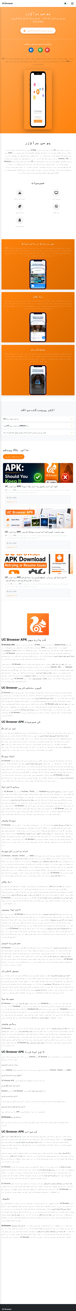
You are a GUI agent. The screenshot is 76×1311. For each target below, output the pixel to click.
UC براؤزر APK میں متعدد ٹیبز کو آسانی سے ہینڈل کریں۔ (35, 532)
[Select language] (66, 3)
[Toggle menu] (72, 3)
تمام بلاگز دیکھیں (12, 457)
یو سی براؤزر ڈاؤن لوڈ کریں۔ (39, 30)
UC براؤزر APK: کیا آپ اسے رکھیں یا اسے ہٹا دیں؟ (31, 486)
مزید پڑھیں (12, 502)
